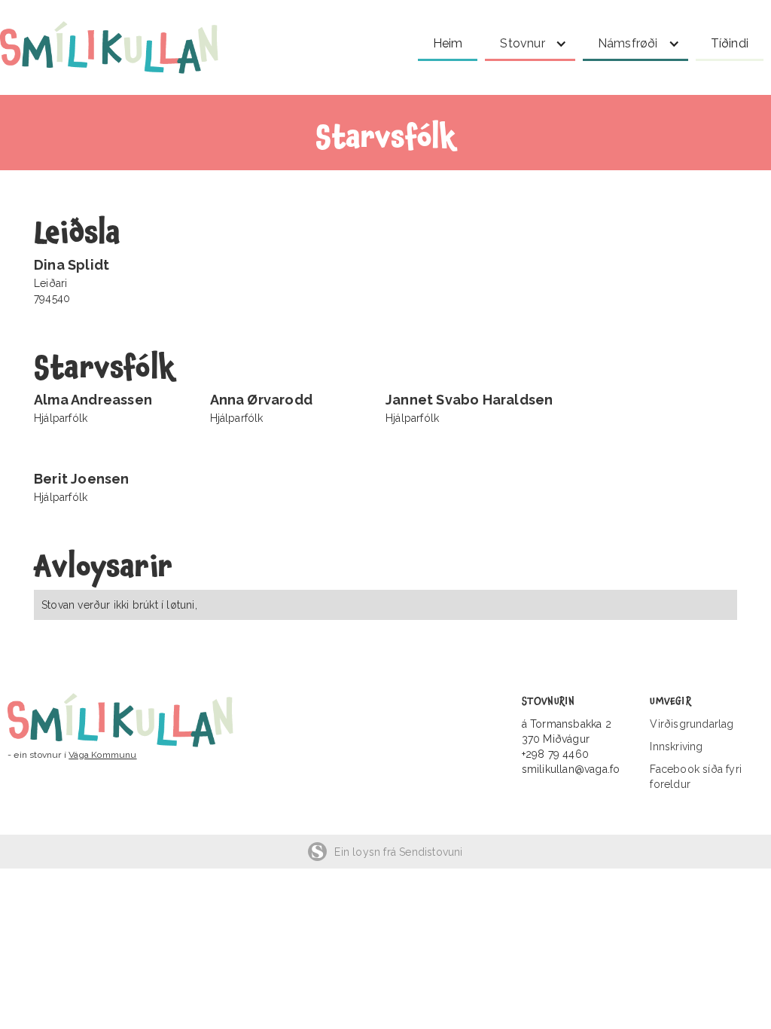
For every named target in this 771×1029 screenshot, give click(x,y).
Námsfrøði (628, 43)
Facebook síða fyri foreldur (696, 776)
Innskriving (676, 746)
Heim (448, 43)
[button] (529, 41)
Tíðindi (729, 43)
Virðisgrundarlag (691, 724)
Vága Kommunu (102, 755)
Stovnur (522, 43)
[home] (124, 47)
